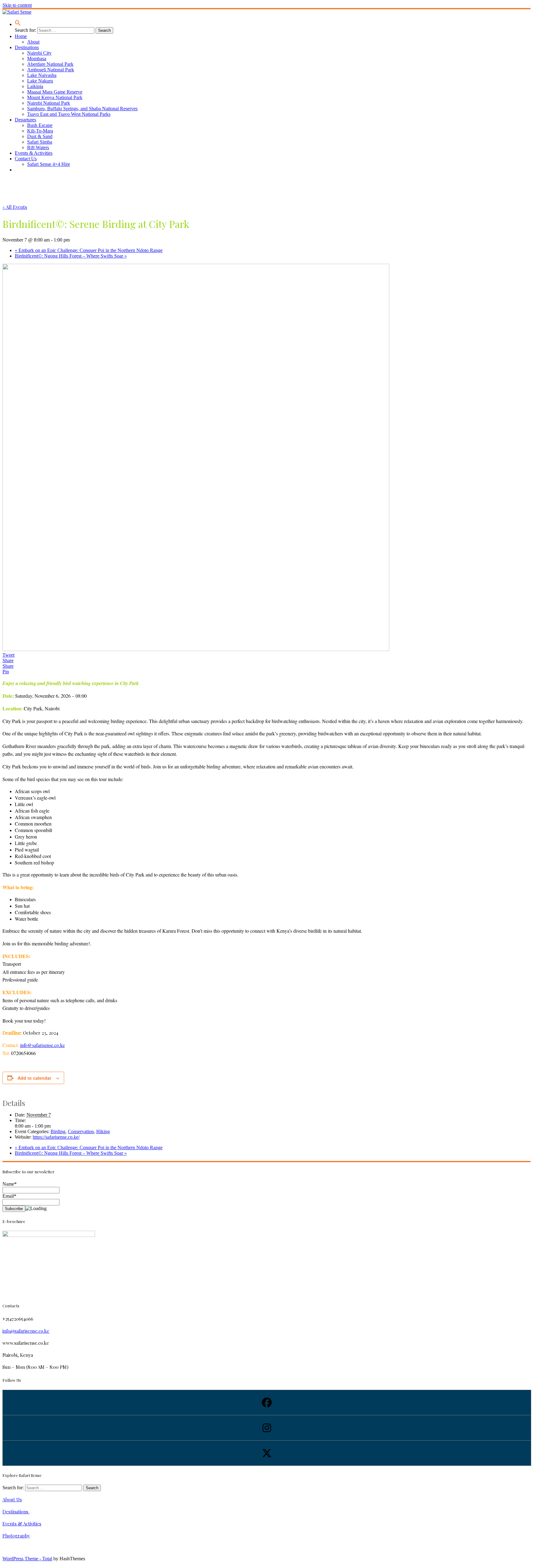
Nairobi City (39, 53)
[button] (18, 24)
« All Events (14, 207)
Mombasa (36, 58)
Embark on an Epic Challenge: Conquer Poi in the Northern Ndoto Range (89, 250)
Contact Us (26, 158)
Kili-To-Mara (40, 130)
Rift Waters (38, 147)
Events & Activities (33, 153)
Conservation (81, 1131)
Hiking (103, 1131)
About (33, 41)
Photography (16, 1535)
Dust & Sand (39, 136)
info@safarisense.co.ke (42, 1045)
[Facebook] (266, 1402)
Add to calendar (34, 1078)
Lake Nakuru (40, 80)
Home (21, 36)
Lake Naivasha (41, 75)
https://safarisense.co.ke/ (56, 1137)
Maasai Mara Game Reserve (54, 92)
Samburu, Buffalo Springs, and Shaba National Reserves (82, 108)
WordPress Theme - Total (27, 1558)
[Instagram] (266, 1427)
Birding (58, 1131)
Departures (25, 119)
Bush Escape (39, 125)
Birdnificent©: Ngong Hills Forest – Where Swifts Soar (71, 256)
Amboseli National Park (50, 69)
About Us (12, 1499)
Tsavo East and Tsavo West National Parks (68, 114)
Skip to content (17, 5)
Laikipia (35, 86)
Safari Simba (39, 142)
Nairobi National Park (48, 103)
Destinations (27, 47)
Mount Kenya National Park (54, 97)
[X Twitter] (266, 1453)
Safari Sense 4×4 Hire (48, 164)
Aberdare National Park (50, 64)
